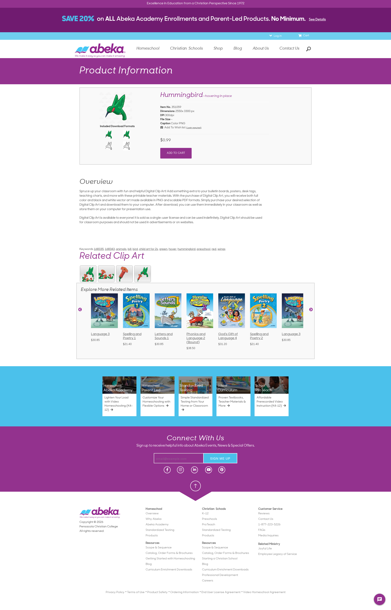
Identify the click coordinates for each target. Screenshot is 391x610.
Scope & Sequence (159, 547)
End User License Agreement (221, 592)
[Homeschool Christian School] (167, 469)
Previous (80, 310)
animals (121, 249)
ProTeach (208, 524)
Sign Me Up (220, 458)
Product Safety (157, 592)
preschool (203, 249)
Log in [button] (278, 36)
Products (152, 535)
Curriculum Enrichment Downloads (169, 569)
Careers (207, 580)
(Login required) (193, 128)
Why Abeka (153, 519)
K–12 (205, 513)
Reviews (264, 513)
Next (311, 310)
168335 (99, 249)
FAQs (261, 530)
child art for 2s (148, 249)
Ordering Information (184, 592)
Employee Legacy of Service (277, 554)
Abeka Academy (157, 524)
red (214, 249)
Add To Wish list (174, 127)
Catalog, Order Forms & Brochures (169, 553)
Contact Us (289, 49)
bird (135, 249)
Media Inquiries (268, 535)
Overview (152, 513)
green (163, 249)
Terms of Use (136, 592)
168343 (110, 249)
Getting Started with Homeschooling (170, 558)
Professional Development (220, 575)
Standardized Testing (160, 530)
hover (172, 249)
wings (221, 249)
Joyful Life (265, 548)
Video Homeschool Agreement (264, 592)
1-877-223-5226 (269, 524)
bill (129, 249)
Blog (149, 564)
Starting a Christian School (219, 558)
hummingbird (187, 249)
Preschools (209, 519)
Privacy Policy (115, 592)
